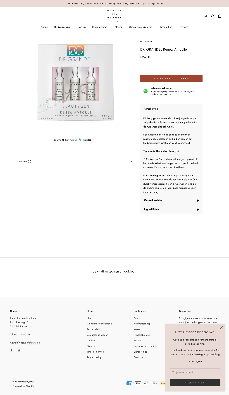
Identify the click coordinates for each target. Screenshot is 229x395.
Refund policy (94, 357)
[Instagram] (19, 350)
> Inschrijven (195, 361)
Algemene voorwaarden (99, 323)
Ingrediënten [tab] (171, 209)
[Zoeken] (212, 15)
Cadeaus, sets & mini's (140, 27)
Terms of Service (95, 351)
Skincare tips (165, 27)
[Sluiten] (221, 327)
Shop (89, 318)
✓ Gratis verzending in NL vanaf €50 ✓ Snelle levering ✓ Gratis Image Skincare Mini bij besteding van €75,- (114, 3)
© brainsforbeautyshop (23, 381)
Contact (91, 340)
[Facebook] (11, 350)
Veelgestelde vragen (97, 335)
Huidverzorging (62, 27)
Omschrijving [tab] (171, 110)
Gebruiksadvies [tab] (171, 200)
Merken (118, 27)
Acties (44, 27)
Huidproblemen (100, 27)
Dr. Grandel (146, 41)
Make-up (81, 27)
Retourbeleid (93, 329)
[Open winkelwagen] (219, 16)
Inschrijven (195, 382)
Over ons (183, 27)
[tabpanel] (171, 155)
